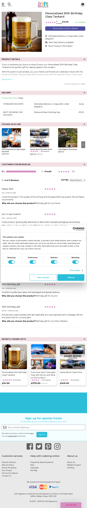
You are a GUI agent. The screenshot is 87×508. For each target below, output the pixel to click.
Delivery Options (9, 462)
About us (72, 456)
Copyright (34, 468)
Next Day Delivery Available (61, 42)
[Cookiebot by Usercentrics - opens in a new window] (74, 229)
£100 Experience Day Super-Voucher (14, 150)
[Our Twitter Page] (40, 446)
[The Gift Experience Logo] (43, 4)
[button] (70, 505)
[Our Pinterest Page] (49, 446)
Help (32, 465)
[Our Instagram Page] (57, 446)
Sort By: (65, 180)
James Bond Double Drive (41, 149)
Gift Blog (70, 468)
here (32, 433)
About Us (71, 462)
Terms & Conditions (10, 473)
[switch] (33, 262)
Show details (75, 270)
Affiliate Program (74, 465)
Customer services (12, 456)
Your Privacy (7, 470)
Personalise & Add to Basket (65, 28)
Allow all (71, 277)
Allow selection (43, 277)
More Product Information (60, 46)
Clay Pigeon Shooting (67, 149)
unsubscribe (12, 436)
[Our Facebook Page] (31, 446)
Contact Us (6, 476)
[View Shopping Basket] (82, 4)
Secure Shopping (9, 468)
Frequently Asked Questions (41, 462)
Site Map (33, 470)
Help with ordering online (44, 456)
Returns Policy (8, 465)
